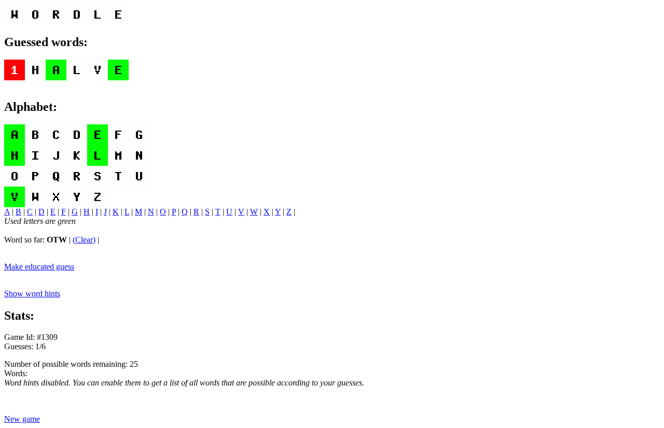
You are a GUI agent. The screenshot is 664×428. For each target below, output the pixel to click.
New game (22, 419)
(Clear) (84, 239)
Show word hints (32, 293)
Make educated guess (39, 266)
